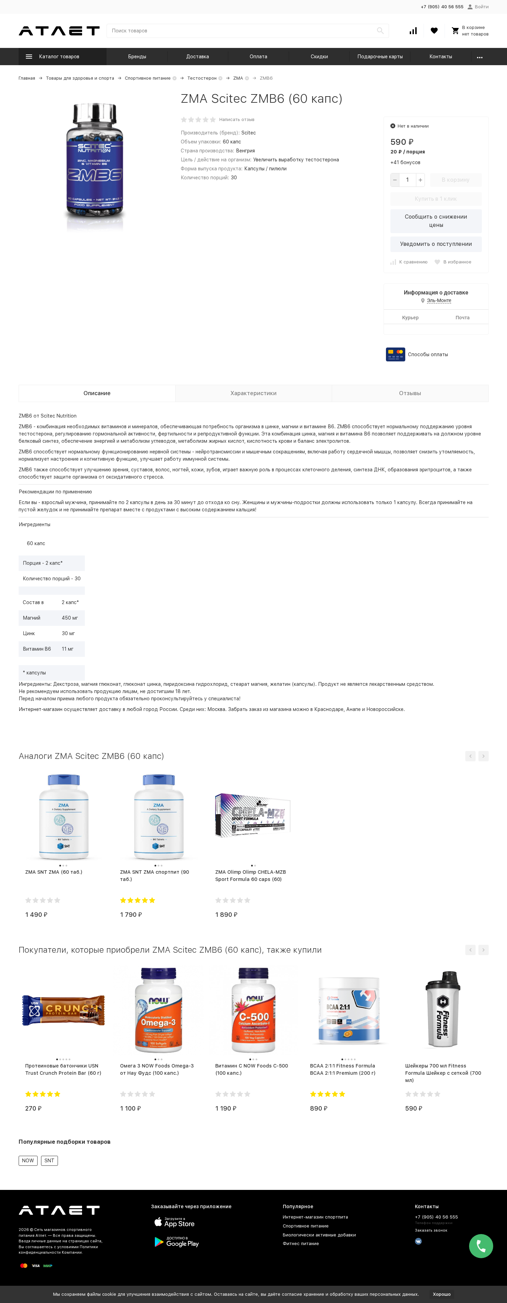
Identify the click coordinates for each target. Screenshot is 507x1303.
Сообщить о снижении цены (436, 220)
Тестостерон (202, 78)
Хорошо (442, 1294)
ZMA (238, 78)
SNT (49, 1160)
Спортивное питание (148, 78)
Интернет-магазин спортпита (315, 1217)
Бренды (137, 56)
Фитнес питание (301, 1243)
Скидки (319, 56)
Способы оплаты (428, 354)
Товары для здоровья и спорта (80, 78)
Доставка (197, 56)
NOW (28, 1160)
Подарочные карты (380, 56)
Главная (27, 78)
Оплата (258, 56)
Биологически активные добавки (319, 1234)
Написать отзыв (237, 119)
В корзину (456, 180)
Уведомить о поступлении (436, 244)
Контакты (440, 56)
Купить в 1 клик (436, 199)
